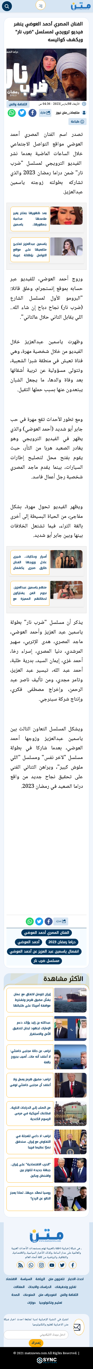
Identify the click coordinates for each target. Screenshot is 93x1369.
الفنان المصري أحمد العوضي (46, 932)
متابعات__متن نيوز (68, 112)
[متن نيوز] (80, 5)
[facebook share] (32, 113)
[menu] (41, 5)
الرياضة (40, 1279)
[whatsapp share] (12, 113)
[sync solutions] (47, 1362)
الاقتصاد (11, 1279)
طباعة (75, 121)
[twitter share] (22, 113)
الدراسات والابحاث (39, 1287)
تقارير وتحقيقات (65, 1287)
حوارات (31, 1302)
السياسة (26, 1279)
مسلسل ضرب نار (46, 960)
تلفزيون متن (56, 1279)
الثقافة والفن (18, 104)
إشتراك (36, 1343)
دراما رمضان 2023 (62, 942)
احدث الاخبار (76, 1279)
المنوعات (29, 1294)
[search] (7, 6)
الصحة (15, 1294)
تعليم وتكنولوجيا (50, 1302)
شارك (43, 112)
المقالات (19, 1287)
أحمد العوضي (28, 942)
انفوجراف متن (47, 1294)
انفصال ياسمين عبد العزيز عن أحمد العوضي (44, 951)
